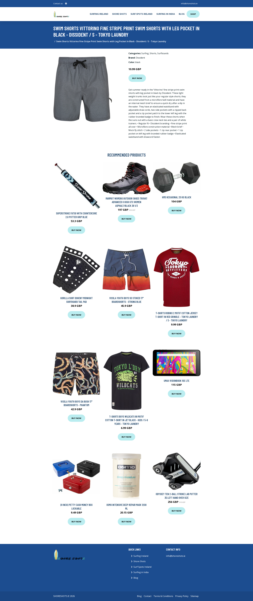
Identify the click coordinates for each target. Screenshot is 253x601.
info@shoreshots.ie (189, 3)
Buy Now (137, 78)
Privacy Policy (181, 596)
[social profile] (66, 3)
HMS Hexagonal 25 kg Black (176, 197)
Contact (147, 596)
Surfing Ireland (99, 14)
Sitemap (195, 596)
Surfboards (163, 53)
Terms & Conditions (163, 596)
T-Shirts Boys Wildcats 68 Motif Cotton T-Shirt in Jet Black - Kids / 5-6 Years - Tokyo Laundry (126, 420)
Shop (193, 14)
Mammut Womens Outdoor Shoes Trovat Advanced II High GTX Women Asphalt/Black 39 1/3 (126, 202)
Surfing (145, 53)
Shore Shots (119, 14)
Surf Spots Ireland (141, 14)
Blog (182, 14)
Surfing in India (165, 14)
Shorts (153, 53)
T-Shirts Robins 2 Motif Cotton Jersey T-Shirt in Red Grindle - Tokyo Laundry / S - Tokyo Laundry (176, 316)
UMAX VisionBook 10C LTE (176, 380)
